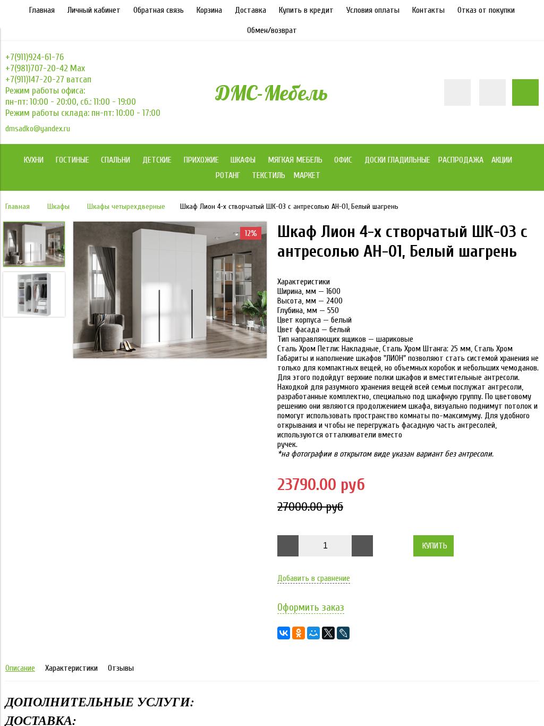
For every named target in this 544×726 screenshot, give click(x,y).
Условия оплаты (373, 10)
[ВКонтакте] (283, 633)
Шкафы (58, 206)
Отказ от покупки (486, 10)
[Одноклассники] (298, 633)
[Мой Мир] (313, 633)
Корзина (209, 10)
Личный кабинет (94, 10)
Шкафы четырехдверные (126, 206)
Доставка (250, 10)
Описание (20, 668)
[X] (328, 633)
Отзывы (121, 668)
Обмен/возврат (272, 30)
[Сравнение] (492, 92)
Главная (42, 10)
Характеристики (71, 668)
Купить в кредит (306, 10)
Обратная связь (158, 10)
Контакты (428, 10)
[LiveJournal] (343, 633)
